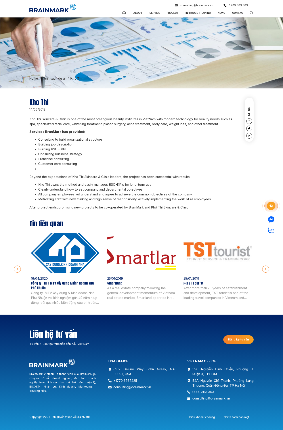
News (221, 12)
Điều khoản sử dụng (202, 417)
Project (173, 12)
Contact (238, 12)
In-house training (198, 12)
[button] (17, 269)
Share (248, 110)
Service (154, 12)
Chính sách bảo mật (236, 417)
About (138, 12)
